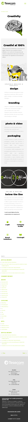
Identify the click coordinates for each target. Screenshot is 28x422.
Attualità (3, 310)
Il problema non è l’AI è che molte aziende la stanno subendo (13, 272)
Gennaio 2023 (4, 291)
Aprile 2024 (4, 287)
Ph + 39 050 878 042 (14, 384)
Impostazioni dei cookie (14, 411)
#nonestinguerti (5, 304)
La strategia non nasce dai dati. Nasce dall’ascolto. (11, 267)
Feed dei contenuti (5, 325)
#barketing (4, 302)
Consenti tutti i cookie (14, 418)
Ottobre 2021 (4, 297)
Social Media (4, 316)
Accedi (3, 323)
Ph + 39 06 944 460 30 (14, 394)
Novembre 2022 (5, 295)
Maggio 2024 (4, 285)
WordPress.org (4, 329)
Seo (2, 312)
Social (3, 314)
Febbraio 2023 (4, 289)
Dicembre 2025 (5, 282)
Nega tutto (14, 415)
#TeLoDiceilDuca (5, 306)
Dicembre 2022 (5, 293)
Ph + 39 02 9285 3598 (14, 374)
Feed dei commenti (5, 327)
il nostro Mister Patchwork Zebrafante (9, 262)
